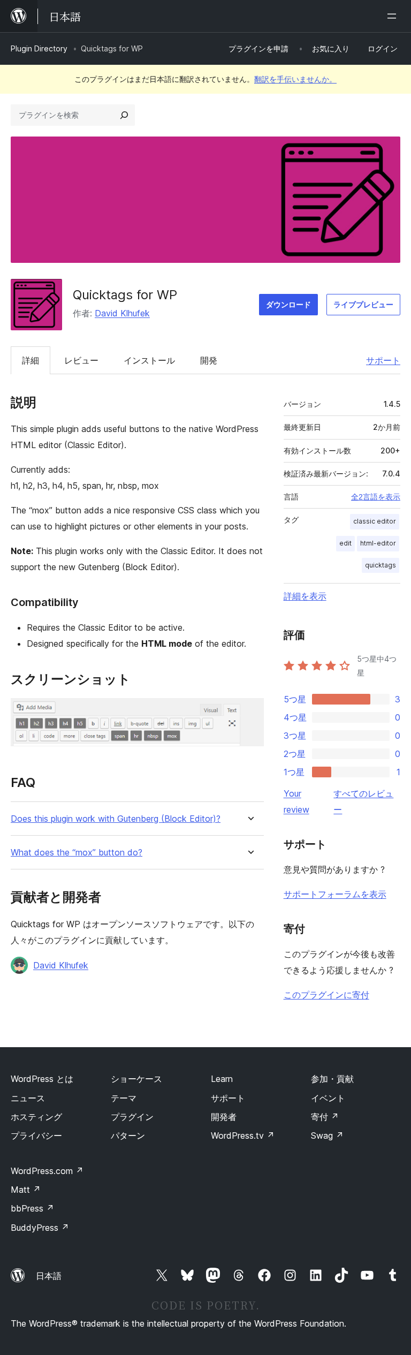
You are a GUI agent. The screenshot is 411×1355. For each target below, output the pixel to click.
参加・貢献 (332, 1078)
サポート (383, 360)
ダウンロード (288, 304)
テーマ (123, 1098)
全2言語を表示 (375, 497)
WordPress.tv (243, 1135)
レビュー (81, 360)
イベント (328, 1098)
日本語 (49, 1275)
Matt (26, 1189)
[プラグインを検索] (124, 115)
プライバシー (36, 1135)
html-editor (378, 543)
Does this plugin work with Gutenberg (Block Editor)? (115, 819)
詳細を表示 (305, 596)
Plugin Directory (39, 48)
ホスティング (36, 1116)
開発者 (224, 1116)
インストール (149, 360)
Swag (327, 1135)
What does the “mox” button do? (76, 852)
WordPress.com (47, 1170)
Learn (222, 1078)
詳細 (30, 360)
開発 (208, 360)
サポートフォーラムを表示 (335, 894)
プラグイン (132, 1116)
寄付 (325, 1116)
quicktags (380, 565)
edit (345, 543)
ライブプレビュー (363, 304)
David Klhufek (122, 313)
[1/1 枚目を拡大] (249, 712)
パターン (128, 1135)
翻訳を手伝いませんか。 (295, 79)
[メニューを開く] (394, 16)
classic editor (374, 521)
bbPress (32, 1208)
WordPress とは (42, 1078)
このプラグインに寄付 (326, 994)
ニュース (28, 1098)
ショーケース (136, 1078)
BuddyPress (40, 1227)
